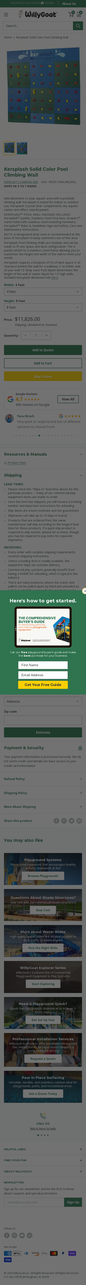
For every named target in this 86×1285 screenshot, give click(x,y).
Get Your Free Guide (43, 685)
